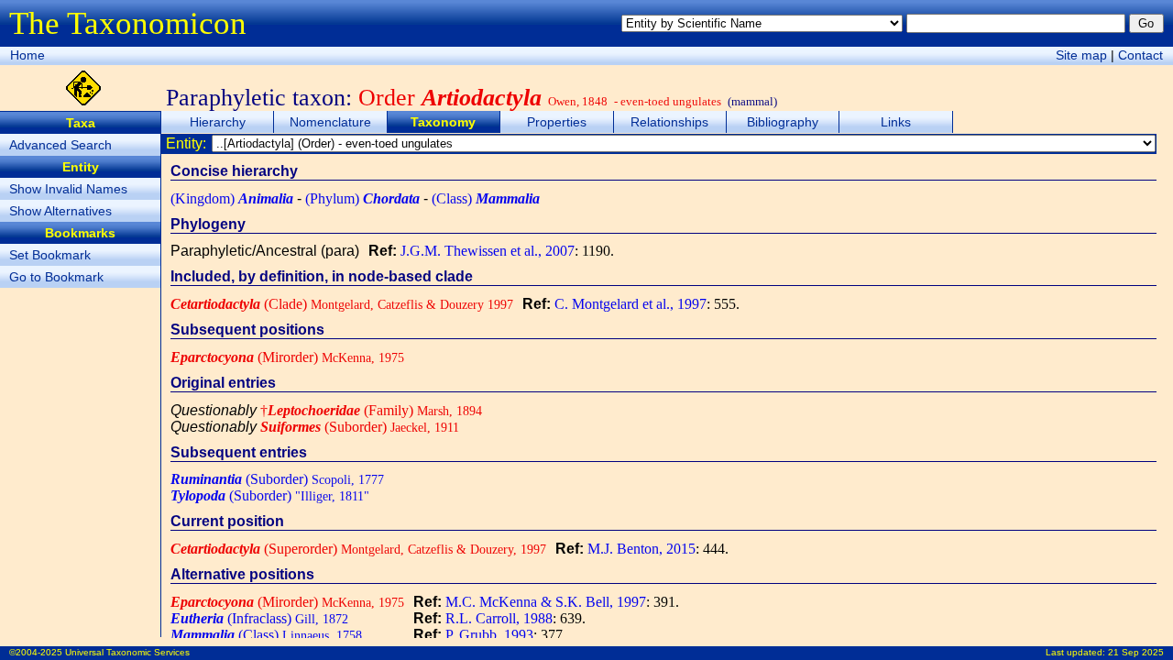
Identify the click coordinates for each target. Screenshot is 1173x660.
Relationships (669, 122)
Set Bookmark (50, 255)
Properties (556, 122)
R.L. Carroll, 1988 (499, 618)
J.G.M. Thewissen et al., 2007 (487, 250)
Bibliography (782, 122)
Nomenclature (330, 122)
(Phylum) (362, 198)
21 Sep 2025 (1136, 652)
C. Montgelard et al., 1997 (630, 304)
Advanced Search (60, 145)
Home (27, 55)
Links (896, 122)
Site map (1081, 55)
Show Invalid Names (68, 189)
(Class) (486, 198)
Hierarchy (218, 122)
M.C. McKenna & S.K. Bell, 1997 (545, 602)
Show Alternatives (60, 211)
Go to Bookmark (56, 277)
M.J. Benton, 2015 (641, 548)
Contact (1140, 55)
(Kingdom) (231, 198)
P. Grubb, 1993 (489, 635)
